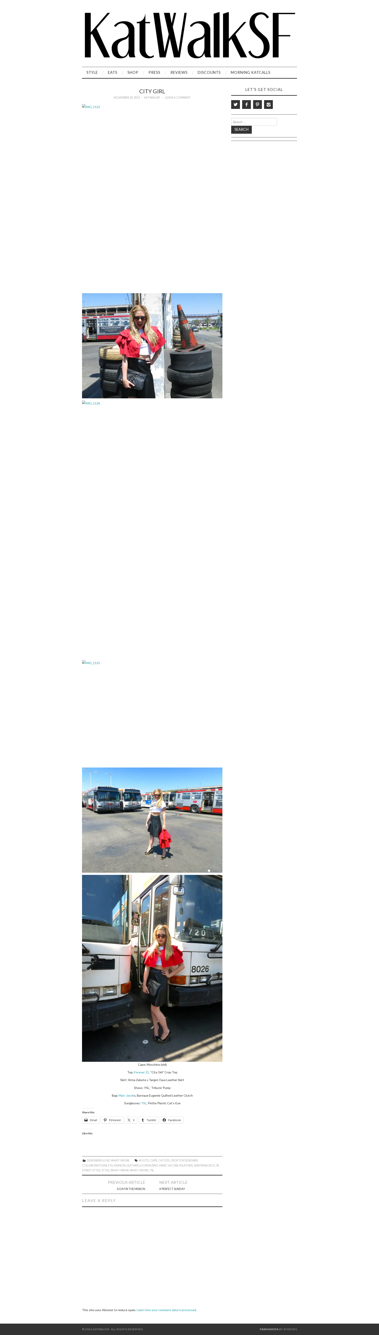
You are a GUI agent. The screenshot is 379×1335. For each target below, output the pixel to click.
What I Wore (120, 1160)
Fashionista (269, 1329)
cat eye (163, 1160)
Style (92, 72)
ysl (152, 1170)
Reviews (179, 72)
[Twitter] (235, 104)
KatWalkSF (152, 97)
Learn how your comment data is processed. (167, 1310)
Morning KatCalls (250, 72)
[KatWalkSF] (189, 35)
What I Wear (120, 1170)
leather (132, 1165)
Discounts (209, 72)
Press (154, 72)
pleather (186, 1165)
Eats (112, 72)
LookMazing (148, 1165)
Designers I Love (98, 1160)
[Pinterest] (257, 104)
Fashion (119, 1165)
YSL (144, 1103)
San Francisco (204, 1165)
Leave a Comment (178, 97)
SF (217, 1165)
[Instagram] (268, 104)
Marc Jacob (126, 1095)
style (105, 1170)
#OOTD (144, 1160)
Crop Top (177, 1160)
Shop (132, 72)
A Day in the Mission (131, 1189)
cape (153, 1160)
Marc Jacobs (168, 1165)
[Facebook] (246, 104)
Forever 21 (141, 1072)
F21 (110, 1165)
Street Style (91, 1170)
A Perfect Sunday (172, 1189)
